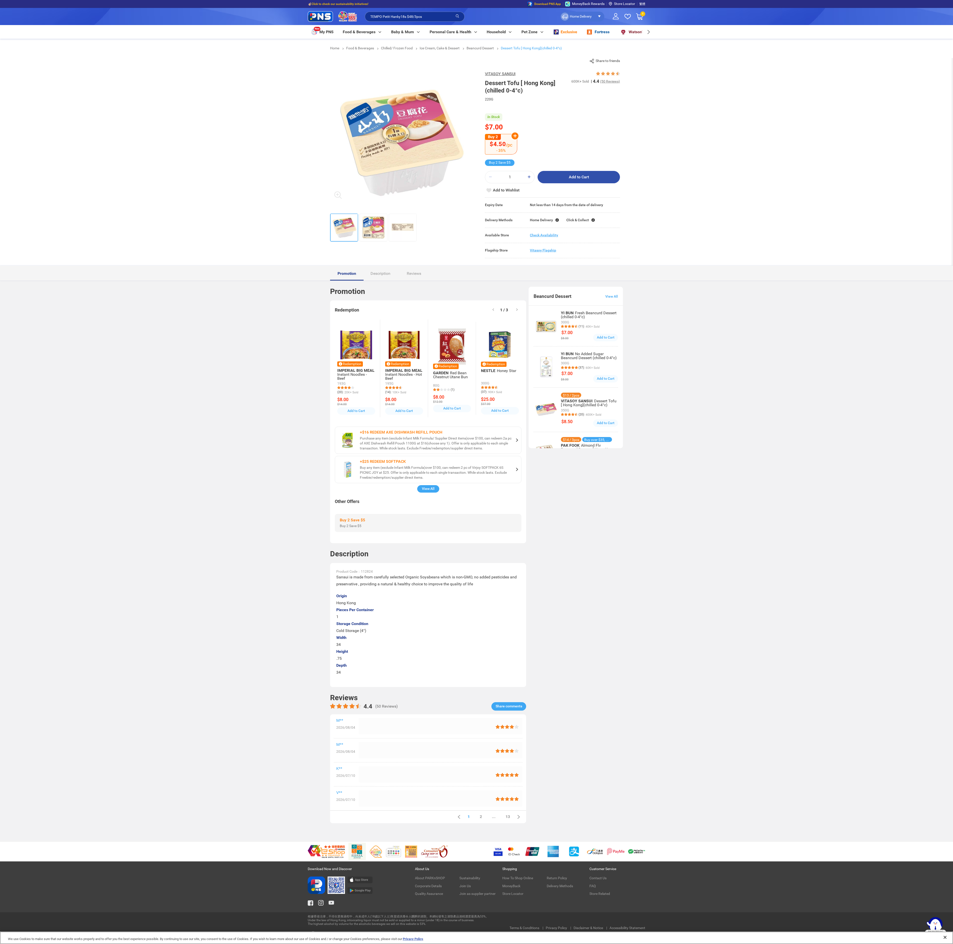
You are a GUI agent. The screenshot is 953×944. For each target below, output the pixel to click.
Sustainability (469, 878)
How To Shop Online (517, 878)
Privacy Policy (557, 928)
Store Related (599, 894)
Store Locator (624, 4)
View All (428, 489)
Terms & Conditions (525, 928)
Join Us (465, 886)
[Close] (945, 937)
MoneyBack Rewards (588, 4)
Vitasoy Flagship (543, 250)
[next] (648, 32)
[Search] (457, 16)
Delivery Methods (560, 886)
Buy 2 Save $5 (500, 162)
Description (380, 273)
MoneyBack (511, 886)
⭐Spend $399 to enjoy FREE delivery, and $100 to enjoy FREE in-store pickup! (360, 4)
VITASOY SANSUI (500, 73)
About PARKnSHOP (430, 878)
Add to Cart (579, 177)
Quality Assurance (429, 894)
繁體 (642, 4)
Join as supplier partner (477, 894)
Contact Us (598, 878)
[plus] (529, 177)
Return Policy (557, 878)
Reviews (414, 273)
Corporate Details (428, 886)
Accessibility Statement (627, 928)
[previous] (459, 816)
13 (508, 816)
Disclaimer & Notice (589, 928)
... (494, 816)
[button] (582, 17)
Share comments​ (509, 706)
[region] (476, 938)
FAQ (592, 886)
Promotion (347, 273)
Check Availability (544, 235)
